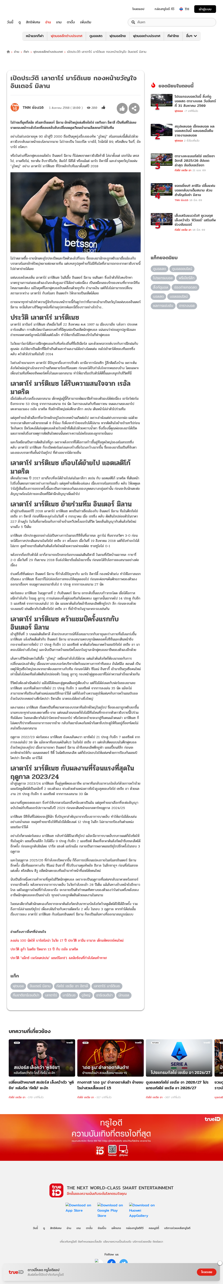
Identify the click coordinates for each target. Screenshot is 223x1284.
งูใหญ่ (85, 995)
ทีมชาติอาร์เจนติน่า (26, 995)
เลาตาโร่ (51, 995)
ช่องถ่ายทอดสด (185, 287)
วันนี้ (10, 22)
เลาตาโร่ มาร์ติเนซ (107, 986)
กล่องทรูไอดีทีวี (135, 1228)
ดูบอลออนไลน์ (182, 268)
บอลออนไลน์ (179, 296)
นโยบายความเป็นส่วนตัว (117, 1241)
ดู (20, 22)
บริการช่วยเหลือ (142, 1241)
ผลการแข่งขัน (163, 305)
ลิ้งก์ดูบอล (160, 287)
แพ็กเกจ (116, 1228)
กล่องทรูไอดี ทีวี (164, 9)
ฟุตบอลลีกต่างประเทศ (66, 36)
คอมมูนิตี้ (154, 1228)
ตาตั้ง (71, 22)
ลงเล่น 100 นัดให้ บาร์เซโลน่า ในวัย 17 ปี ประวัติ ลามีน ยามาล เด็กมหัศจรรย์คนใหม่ (66, 940)
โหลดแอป (138, 9)
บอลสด (158, 296)
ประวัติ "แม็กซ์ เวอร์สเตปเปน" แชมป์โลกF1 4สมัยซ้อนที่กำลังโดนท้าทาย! (58, 958)
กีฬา (26, 51)
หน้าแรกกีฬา (35, 36)
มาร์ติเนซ (69, 995)
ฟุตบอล (18, 986)
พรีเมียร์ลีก (186, 278)
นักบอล (123, 995)
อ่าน (48, 22)
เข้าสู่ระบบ (205, 9)
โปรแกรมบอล (163, 278)
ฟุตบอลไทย (118, 36)
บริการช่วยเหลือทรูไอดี (177, 1228)
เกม (59, 22)
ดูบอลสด (96, 36)
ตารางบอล (187, 305)
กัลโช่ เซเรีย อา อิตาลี (72, 986)
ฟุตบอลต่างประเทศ (146, 36)
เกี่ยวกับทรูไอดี (68, 1241)
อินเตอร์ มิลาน (40, 986)
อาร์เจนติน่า (104, 995)
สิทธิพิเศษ (33, 22)
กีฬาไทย (173, 36)
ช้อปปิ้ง (102, 1228)
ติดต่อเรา (158, 1241)
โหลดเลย (206, 1272)
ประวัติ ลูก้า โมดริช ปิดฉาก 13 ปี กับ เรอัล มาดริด (44, 949)
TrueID (20, 9)
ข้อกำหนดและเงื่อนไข (90, 1241)
